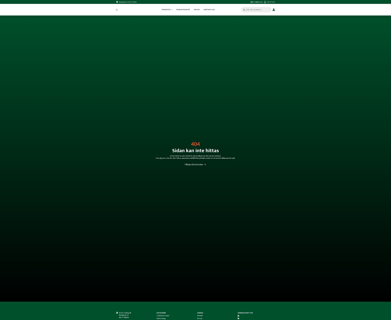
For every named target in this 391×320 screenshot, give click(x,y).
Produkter (166, 9)
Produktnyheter (183, 9)
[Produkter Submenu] (172, 10)
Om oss (197, 9)
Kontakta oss (209, 9)
